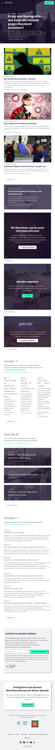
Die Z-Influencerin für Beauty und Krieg (20, 123)
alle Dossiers (11, 617)
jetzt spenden (27, 704)
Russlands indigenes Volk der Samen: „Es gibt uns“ (25, 166)
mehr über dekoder (28, 247)
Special (12, 452)
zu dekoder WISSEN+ (27, 340)
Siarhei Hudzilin (11, 311)
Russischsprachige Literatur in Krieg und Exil (24, 547)
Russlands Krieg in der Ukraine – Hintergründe (25, 603)
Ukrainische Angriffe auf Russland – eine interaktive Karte (25, 192)
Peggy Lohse (7, 414)
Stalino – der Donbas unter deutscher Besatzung (22, 456)
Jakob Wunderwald (27, 412)
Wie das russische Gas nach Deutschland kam (22, 493)
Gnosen (9, 361)
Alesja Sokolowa (20, 204)
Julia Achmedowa (17, 132)
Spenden (49, 3)
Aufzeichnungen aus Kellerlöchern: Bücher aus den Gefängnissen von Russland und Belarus (10, 388)
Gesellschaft (8, 89)
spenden (28, 296)
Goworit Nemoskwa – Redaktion (22, 173)
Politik (10, 39)
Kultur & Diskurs (9, 173)
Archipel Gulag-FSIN (13, 589)
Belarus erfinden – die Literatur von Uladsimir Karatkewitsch (27, 385)
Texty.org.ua (12, 13)
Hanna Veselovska (44, 416)
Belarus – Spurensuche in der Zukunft (21, 560)
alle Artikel (11, 179)
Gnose (8, 378)
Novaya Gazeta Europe (10, 121)
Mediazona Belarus (9, 76)
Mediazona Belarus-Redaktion (20, 89)
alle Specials (11, 505)
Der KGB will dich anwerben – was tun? (20, 79)
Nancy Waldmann (10, 412)
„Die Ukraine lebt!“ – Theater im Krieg (44, 383)
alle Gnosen (11, 421)
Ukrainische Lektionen (14, 533)
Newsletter (13, 638)
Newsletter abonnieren (39, 651)
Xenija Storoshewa (28, 204)
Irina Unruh (14, 349)
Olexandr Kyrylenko (18, 39)
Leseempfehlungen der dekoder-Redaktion (23, 576)
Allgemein (11, 204)
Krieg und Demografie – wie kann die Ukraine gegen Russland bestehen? (25, 21)
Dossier (8, 530)
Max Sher (10, 260)
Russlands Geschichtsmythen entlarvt (23, 476)
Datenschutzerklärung (20, 661)
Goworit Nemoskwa (10, 164)
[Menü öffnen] (2, 3)
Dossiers (9, 518)
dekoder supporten (27, 281)
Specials (9, 434)
